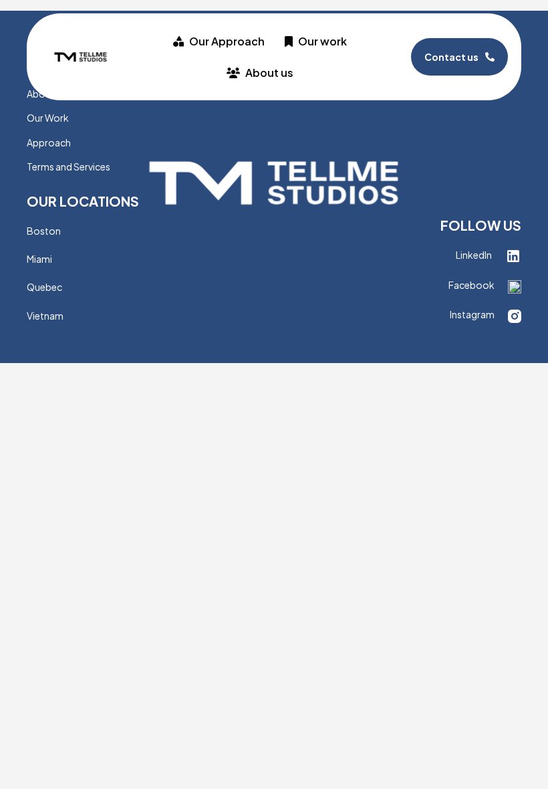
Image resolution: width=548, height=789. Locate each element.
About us (269, 73)
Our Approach (227, 41)
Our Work (48, 118)
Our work (322, 41)
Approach (49, 142)
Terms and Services (68, 166)
